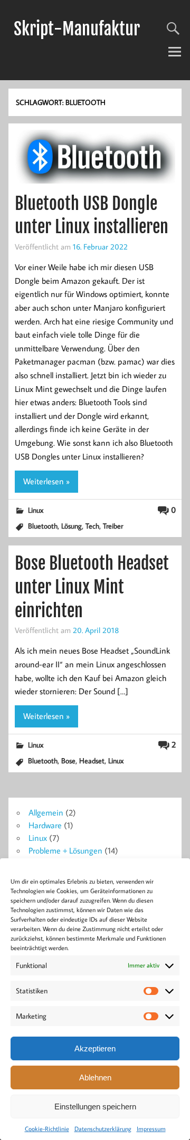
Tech (92, 526)
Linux (35, 510)
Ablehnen (95, 1077)
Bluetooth (43, 526)
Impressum (151, 1129)
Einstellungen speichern (95, 1106)
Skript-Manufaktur (77, 29)
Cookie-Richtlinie (47, 1129)
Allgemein (45, 812)
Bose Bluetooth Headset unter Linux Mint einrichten (92, 587)
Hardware (45, 825)
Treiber (113, 526)
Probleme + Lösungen (65, 850)
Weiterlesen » (46, 481)
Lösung (71, 526)
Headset (91, 760)
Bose (68, 760)
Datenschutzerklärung (102, 1129)
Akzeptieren (95, 1048)
